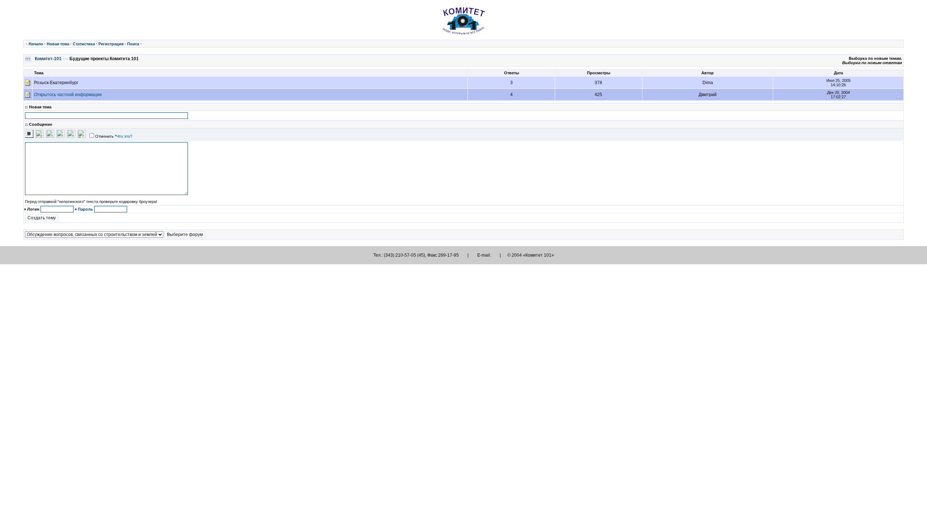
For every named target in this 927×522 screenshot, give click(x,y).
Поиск (133, 44)
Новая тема (58, 44)
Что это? (124, 136)
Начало (36, 44)
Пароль (85, 209)
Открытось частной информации (68, 94)
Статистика (84, 44)
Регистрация (110, 44)
